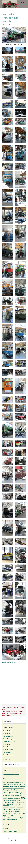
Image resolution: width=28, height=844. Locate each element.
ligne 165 (17, 807)
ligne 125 (6, 807)
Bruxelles (8, 784)
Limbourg (21, 807)
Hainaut (6, 804)
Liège (5, 809)
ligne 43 (21, 804)
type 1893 (5, 816)
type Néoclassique (15, 818)
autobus (8, 711)
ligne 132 (10, 807)
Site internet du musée (9, 662)
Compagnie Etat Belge (12, 792)
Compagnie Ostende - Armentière (9, 795)
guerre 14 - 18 (21, 802)
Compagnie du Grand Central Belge (14, 788)
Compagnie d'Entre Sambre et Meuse (18, 784)
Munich (15, 713)
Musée (10, 707)
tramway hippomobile (8, 715)
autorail (8, 782)
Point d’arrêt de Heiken (9, 741)
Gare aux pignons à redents (9, 800)
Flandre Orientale (15, 798)
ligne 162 (13, 807)
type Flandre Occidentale (18, 815)
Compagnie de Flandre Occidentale (10, 786)
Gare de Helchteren (8, 747)
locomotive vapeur (7, 713)
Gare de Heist (6, 744)
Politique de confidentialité (11, 831)
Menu (24, 3)
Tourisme (15, 707)
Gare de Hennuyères (8, 755)
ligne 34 (14, 804)
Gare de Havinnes (7, 731)
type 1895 (11, 815)
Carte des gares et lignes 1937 (11, 774)
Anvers (4, 782)
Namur (13, 811)
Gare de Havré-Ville (8, 733)
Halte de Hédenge (8, 736)
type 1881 (23, 814)
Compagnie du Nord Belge (10, 790)
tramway (19, 713)
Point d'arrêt (6, 814)
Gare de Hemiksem (8, 749)
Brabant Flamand (14, 782)
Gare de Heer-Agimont (9, 739)
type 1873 (17, 814)
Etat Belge (17, 795)
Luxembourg (6, 811)
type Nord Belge (7, 818)
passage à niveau (20, 811)
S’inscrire (6, 828)
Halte (11, 805)
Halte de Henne (7, 752)
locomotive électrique (16, 711)
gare (23, 797)
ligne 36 (18, 805)
